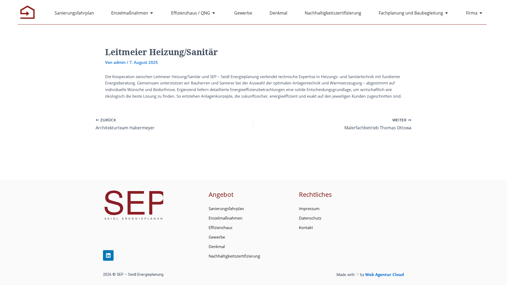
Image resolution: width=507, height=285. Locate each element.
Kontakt (306, 227)
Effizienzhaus (220, 227)
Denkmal (217, 246)
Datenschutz (310, 218)
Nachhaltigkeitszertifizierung (234, 256)
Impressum (309, 208)
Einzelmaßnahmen (225, 218)
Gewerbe (217, 237)
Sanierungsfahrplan (226, 208)
